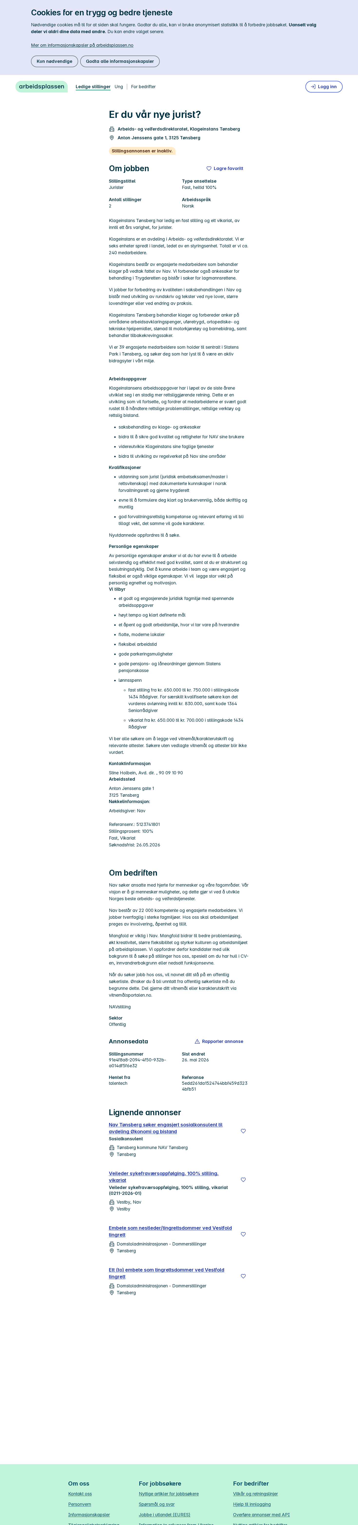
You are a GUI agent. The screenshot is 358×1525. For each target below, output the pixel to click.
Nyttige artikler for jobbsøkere (169, 1493)
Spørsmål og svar (157, 1504)
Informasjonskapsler (89, 1514)
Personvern (79, 1504)
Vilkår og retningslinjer (255, 1493)
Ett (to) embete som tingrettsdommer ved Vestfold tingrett (166, 1273)
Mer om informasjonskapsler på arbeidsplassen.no (82, 45)
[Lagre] (243, 1131)
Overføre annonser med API (261, 1514)
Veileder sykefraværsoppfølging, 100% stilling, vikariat (164, 1176)
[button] (219, 1041)
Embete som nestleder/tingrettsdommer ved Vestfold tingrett (170, 1231)
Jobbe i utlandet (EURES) (164, 1514)
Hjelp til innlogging (252, 1504)
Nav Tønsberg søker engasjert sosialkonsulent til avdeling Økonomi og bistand (166, 1128)
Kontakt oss (80, 1493)
